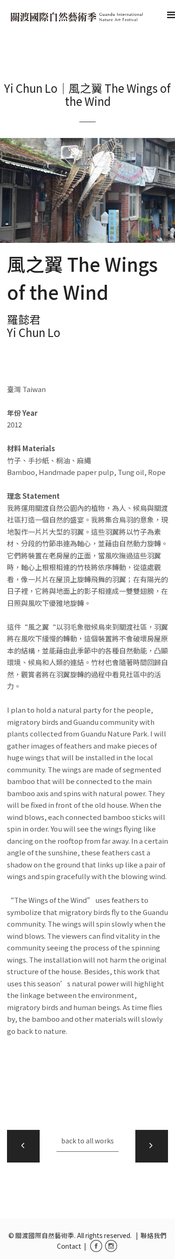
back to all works (87, 1140)
